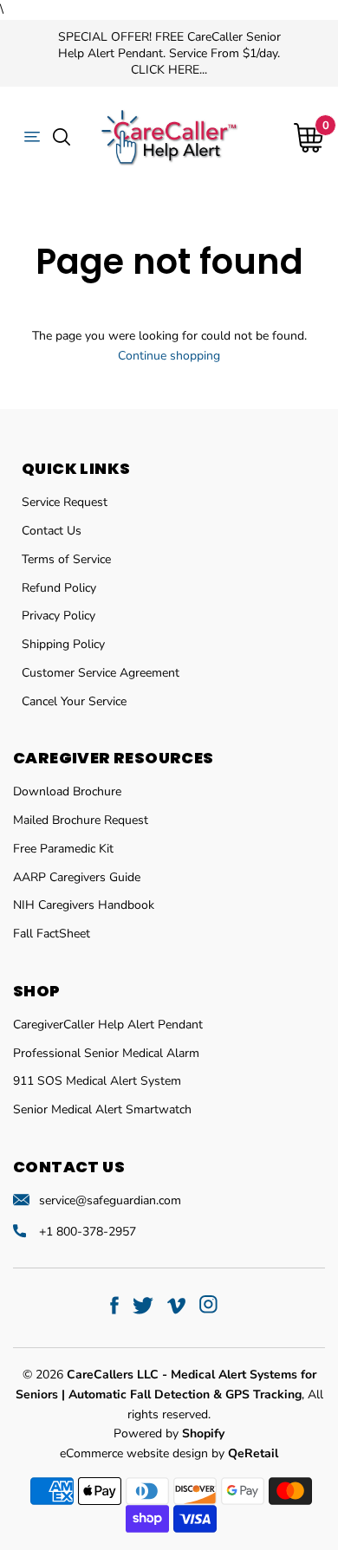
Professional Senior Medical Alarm (106, 1053)
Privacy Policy (58, 615)
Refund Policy (59, 588)
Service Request (64, 502)
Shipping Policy (63, 644)
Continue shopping (169, 355)
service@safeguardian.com (110, 1200)
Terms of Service (66, 559)
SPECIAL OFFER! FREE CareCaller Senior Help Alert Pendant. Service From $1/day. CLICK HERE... (169, 53)
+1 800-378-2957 (87, 1231)
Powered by (169, 1433)
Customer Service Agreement (100, 673)
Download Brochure (67, 791)
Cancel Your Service (74, 701)
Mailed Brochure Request (80, 820)
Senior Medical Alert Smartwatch (102, 1109)
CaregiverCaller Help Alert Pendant (108, 1024)
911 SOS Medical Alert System (97, 1081)
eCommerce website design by (144, 1453)
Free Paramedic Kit (63, 848)
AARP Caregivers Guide (76, 877)
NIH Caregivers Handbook (83, 905)
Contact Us (51, 530)
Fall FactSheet (51, 933)
